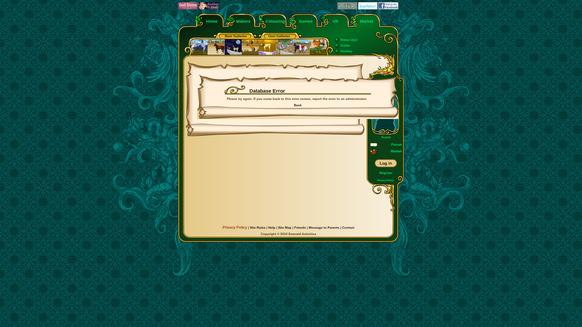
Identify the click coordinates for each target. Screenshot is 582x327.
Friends (300, 227)
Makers (243, 21)
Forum (396, 144)
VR (334, 21)
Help (271, 227)
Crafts (345, 45)
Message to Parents (324, 227)
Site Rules (258, 227)
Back (298, 105)
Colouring (275, 21)
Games (306, 21)
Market (366, 21)
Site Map (284, 227)
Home (212, 21)
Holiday (346, 51)
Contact (348, 227)
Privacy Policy (385, 180)
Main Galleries (236, 36)
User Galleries (279, 36)
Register (385, 173)
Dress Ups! (349, 40)
